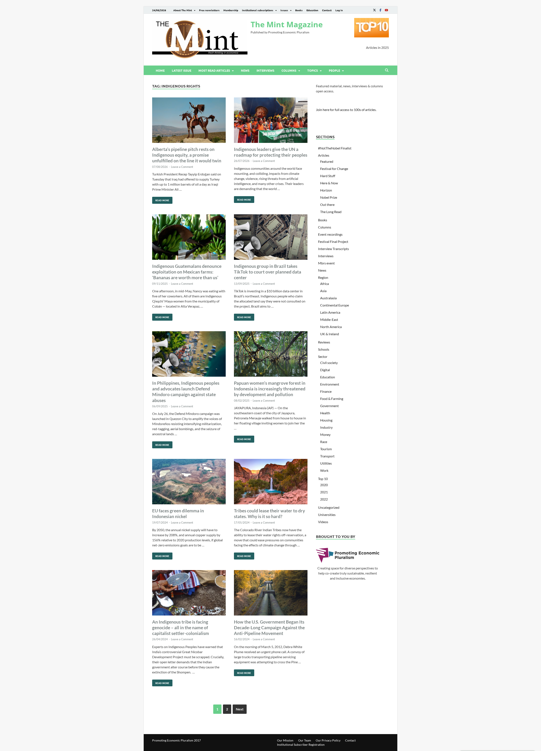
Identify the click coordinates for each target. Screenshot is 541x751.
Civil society (329, 363)
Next (239, 709)
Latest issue (181, 70)
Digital (325, 370)
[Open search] (387, 70)
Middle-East (329, 319)
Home (160, 70)
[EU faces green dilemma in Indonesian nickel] (189, 482)
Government (329, 406)
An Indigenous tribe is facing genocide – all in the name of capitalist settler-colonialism (180, 627)
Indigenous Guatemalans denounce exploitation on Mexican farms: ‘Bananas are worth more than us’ (186, 271)
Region (323, 277)
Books (299, 10)
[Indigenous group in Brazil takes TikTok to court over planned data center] (270, 237)
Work (324, 470)
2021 (324, 492)
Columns (288, 70)
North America (331, 327)
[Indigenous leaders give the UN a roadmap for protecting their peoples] (270, 120)
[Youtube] (386, 10)
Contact (327, 10)
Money (325, 434)
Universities (327, 515)
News (245, 70)
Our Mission (285, 740)
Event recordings (330, 234)
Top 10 (323, 479)
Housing (326, 420)
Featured (326, 161)
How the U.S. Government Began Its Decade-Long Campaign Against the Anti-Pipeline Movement (269, 627)
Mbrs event (326, 263)
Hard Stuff (327, 176)
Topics (312, 70)
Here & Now (329, 183)
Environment (329, 384)
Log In (339, 10)
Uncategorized (328, 507)
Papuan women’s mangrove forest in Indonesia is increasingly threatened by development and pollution (269, 388)
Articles (323, 155)
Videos (323, 522)
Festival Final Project (333, 241)
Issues (284, 10)
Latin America (330, 312)
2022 (324, 499)
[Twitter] (374, 10)
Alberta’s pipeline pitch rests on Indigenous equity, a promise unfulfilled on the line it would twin (186, 154)
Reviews (324, 342)
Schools (323, 349)
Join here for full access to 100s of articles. (346, 110)
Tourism (326, 449)
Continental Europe (334, 305)
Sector (322, 356)
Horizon (326, 190)
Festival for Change (334, 169)
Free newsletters (209, 10)
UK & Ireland (329, 334)
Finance (326, 391)
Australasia (328, 298)
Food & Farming (331, 399)
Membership (230, 10)
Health (325, 413)
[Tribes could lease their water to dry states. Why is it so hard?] (270, 482)
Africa (324, 284)
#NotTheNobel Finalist (334, 148)
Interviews (265, 70)
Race (323, 442)
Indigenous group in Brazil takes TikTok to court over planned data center (267, 271)
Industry (326, 427)
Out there (327, 204)
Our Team (304, 740)
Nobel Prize (328, 197)
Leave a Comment (182, 166)
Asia (323, 291)
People (334, 70)
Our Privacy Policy (328, 740)
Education (312, 10)
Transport (327, 456)
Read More (160, 199)
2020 (324, 485)
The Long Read (331, 212)
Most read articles (214, 70)
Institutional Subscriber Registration (301, 744)
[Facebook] (380, 10)
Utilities (326, 463)
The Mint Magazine (287, 24)
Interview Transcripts (333, 249)
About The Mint (182, 10)
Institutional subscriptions (257, 10)
